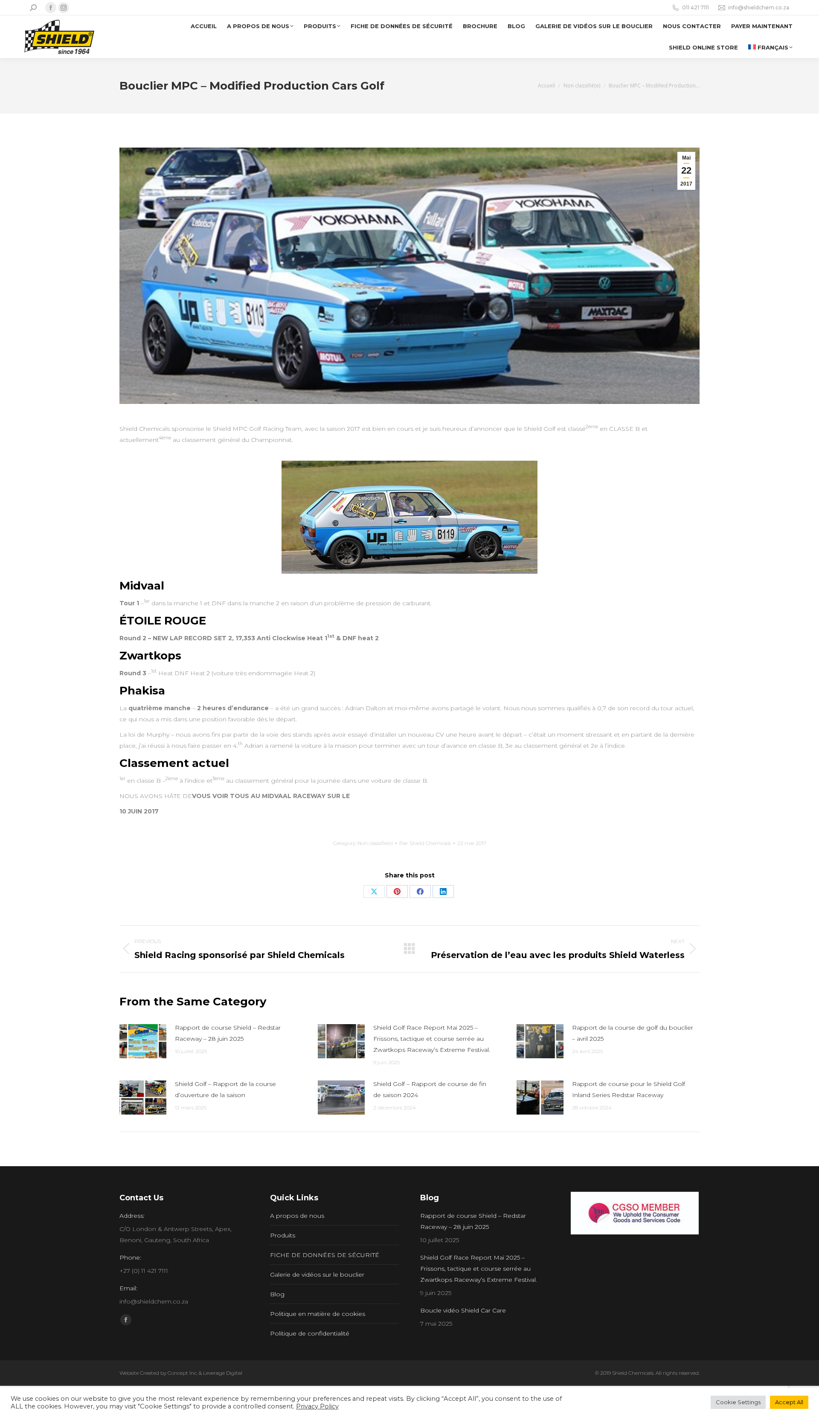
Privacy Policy (317, 1406)
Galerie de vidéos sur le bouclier (317, 1274)
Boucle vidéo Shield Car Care (463, 1310)
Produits (282, 1235)
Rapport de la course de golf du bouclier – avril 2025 (632, 1033)
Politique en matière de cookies (317, 1314)
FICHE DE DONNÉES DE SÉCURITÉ (324, 1255)
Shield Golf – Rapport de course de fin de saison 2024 (429, 1089)
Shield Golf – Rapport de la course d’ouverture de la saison (225, 1089)
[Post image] (142, 1041)
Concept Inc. (182, 1373)
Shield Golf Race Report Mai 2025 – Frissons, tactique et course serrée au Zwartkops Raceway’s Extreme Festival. (431, 1039)
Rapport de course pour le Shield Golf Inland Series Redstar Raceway (628, 1089)
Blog (277, 1294)
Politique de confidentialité (309, 1333)
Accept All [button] (789, 1402)
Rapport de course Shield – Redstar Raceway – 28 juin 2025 (228, 1033)
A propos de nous (297, 1216)
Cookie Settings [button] (738, 1402)
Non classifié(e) (375, 843)
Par (425, 843)
